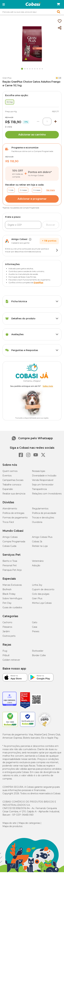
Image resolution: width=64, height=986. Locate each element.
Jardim (6, 631)
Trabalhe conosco (11, 484)
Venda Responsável (42, 480)
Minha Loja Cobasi (42, 603)
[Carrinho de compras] (58, 4)
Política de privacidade (44, 513)
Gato (34, 622)
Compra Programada (13, 541)
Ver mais (50, 190)
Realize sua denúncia (13, 493)
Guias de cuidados (12, 607)
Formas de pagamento (15, 517)
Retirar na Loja (40, 546)
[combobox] (32, 12)
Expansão (7, 489)
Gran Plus (6, 78)
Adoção (36, 565)
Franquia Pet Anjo (12, 570)
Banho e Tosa (9, 561)
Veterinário (38, 561)
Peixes (35, 631)
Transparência (39, 489)
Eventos (6, 475)
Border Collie (39, 655)
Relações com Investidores (47, 493)
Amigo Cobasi (10, 537)
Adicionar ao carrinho (32, 134)
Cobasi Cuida (9, 546)
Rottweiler (37, 650)
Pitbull (5, 655)
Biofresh (6, 589)
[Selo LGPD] (45, 726)
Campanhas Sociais (12, 480)
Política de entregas (13, 513)
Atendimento (9, 508)
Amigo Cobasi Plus (42, 537)
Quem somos (9, 471)
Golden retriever (11, 659)
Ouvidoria (37, 522)
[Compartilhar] (60, 28)
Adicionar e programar (32, 198)
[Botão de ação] (57, 250)
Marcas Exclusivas (12, 585)
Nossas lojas (38, 471)
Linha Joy (37, 585)
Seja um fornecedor (42, 484)
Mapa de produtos (12, 826)
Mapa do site (9, 823)
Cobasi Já (37, 541)
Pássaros (7, 627)
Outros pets (8, 636)
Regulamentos (40, 508)
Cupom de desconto (43, 589)
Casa (34, 627)
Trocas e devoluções (43, 517)
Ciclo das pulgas (40, 594)
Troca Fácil (8, 522)
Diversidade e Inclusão (44, 475)
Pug (4, 650)
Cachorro (7, 622)
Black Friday (9, 594)
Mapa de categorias (29, 823)
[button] (3, 4)
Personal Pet (9, 565)
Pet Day (6, 603)
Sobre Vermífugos (12, 598)
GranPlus (38, 282)
